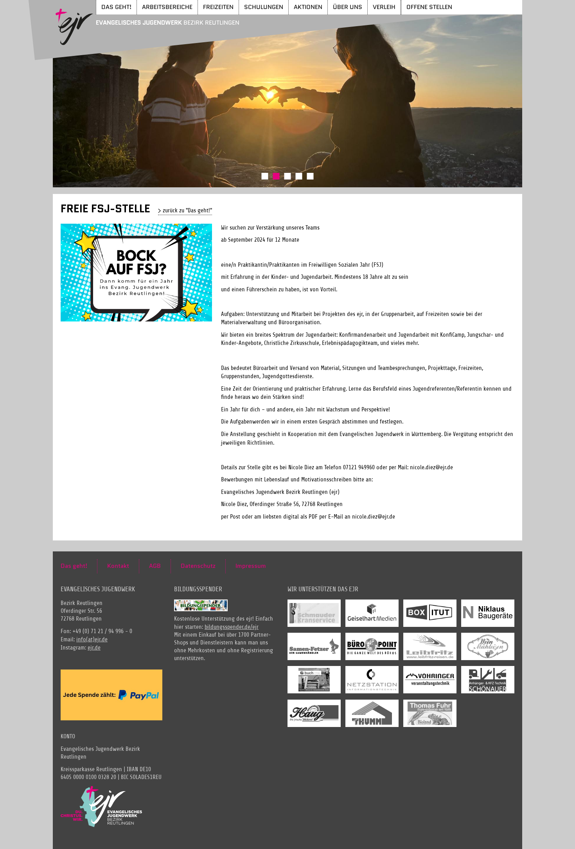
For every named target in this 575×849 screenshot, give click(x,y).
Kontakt (118, 566)
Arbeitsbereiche (167, 7)
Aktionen (308, 7)
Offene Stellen (429, 7)
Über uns (347, 7)
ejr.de (94, 647)
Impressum (250, 566)
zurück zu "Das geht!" (187, 210)
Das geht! (116, 7)
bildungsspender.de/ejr (232, 627)
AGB (155, 566)
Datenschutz (198, 566)
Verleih (384, 7)
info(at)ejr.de (92, 639)
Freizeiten (218, 7)
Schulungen (263, 7)
